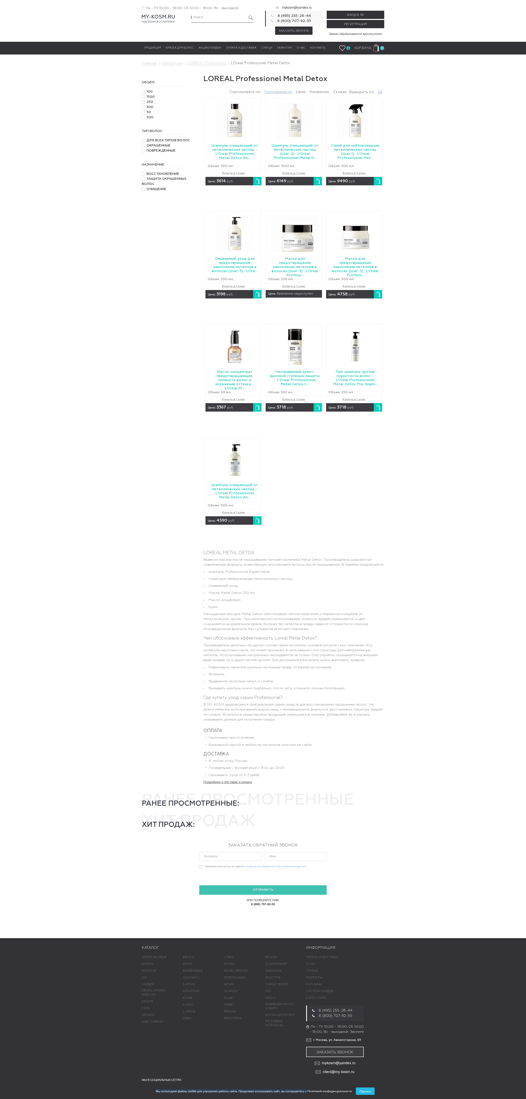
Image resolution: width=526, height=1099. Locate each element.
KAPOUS (189, 984)
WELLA (270, 998)
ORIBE (228, 1004)
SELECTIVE (273, 977)
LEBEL (187, 1018)
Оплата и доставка (322, 957)
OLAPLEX (231, 991)
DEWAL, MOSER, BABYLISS (153, 992)
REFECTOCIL (233, 1018)
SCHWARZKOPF (276, 964)
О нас (310, 964)
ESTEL (146, 1008)
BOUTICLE (149, 970)
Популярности (278, 92)
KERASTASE (191, 991)
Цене (301, 92)
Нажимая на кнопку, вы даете (255, 866)
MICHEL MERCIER (236, 970)
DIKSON (147, 1001)
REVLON (271, 957)
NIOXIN (229, 984)
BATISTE (148, 964)
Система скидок (319, 991)
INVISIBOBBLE (193, 970)
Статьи (312, 970)
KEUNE (188, 998)
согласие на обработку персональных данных (275, 866)
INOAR (187, 964)
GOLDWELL (191, 977)
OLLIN (228, 998)
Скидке (340, 92)
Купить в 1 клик (233, 173)
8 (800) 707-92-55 (294, 21)
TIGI (267, 991)
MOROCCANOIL (235, 977)
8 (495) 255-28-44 (294, 16)
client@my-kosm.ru (338, 1071)
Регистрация (355, 24)
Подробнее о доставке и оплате (227, 782)
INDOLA (188, 957)
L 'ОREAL (189, 1011)
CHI (144, 977)
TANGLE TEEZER (276, 984)
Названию (320, 92)
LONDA (229, 957)
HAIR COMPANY (153, 1021)
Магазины (314, 984)
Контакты (314, 977)
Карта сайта (316, 998)
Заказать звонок (294, 30)
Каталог (150, 948)
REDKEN (230, 1011)
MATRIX (229, 964)
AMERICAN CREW (154, 957)
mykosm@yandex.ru (297, 7)
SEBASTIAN (273, 970)
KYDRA (188, 1004)
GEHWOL (148, 1015)
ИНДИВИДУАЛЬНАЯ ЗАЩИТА (279, 1006)
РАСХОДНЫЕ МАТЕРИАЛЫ (274, 1023)
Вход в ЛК (355, 14)
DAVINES (148, 984)
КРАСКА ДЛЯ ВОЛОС (280, 1015)
